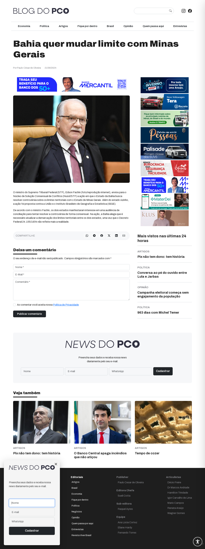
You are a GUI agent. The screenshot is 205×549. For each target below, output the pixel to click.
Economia (24, 26)
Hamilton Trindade (177, 492)
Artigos (63, 26)
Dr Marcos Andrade (178, 487)
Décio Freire (174, 482)
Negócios (77, 511)
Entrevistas (180, 26)
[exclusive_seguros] (165, 135)
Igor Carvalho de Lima (179, 497)
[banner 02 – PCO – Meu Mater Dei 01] (165, 201)
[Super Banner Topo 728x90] (71, 84)
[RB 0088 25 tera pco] (165, 101)
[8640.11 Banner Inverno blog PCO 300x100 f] (165, 85)
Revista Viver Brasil (81, 535)
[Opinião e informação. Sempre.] (41, 11)
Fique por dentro (87, 26)
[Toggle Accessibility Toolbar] (198, 542)
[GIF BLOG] (165, 168)
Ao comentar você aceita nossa (48, 304)
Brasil (110, 26)
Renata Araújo (175, 508)
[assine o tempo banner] (165, 118)
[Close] (55, 464)
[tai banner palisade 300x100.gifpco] (165, 151)
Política (44, 26)
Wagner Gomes (176, 513)
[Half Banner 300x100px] (165, 184)
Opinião (128, 26)
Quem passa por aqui (82, 523)
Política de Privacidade (66, 304)
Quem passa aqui (153, 26)
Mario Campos (175, 503)
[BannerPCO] (165, 218)
